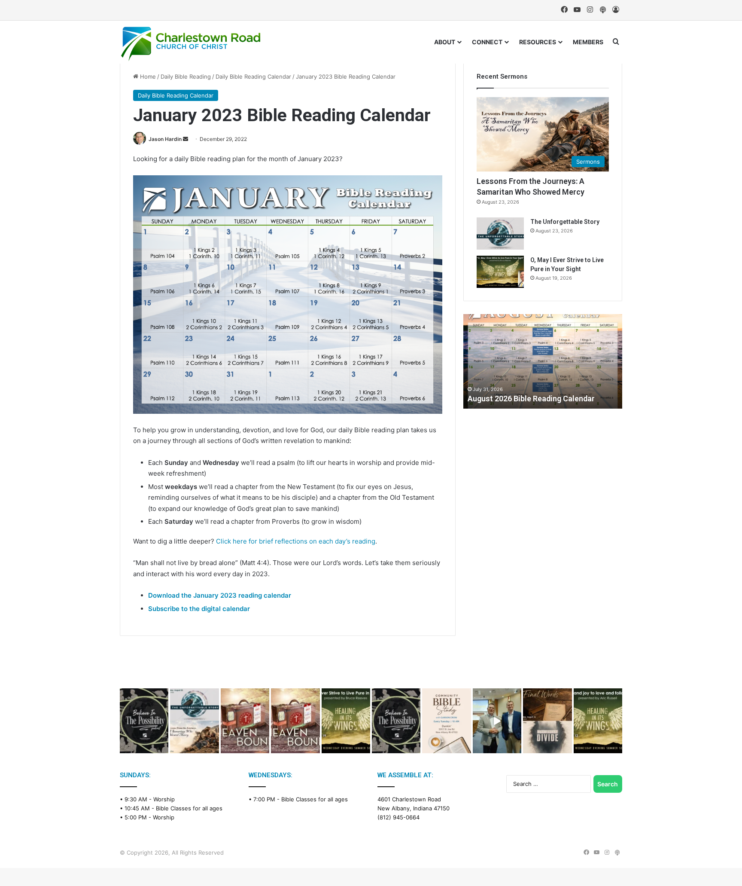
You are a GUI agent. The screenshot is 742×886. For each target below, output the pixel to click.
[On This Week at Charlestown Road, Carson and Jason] (295, 720)
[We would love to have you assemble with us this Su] (194, 720)
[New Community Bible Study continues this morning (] (446, 720)
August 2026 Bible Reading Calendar (531, 398)
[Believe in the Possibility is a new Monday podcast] (144, 720)
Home (147, 76)
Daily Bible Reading (186, 76)
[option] (542, 361)
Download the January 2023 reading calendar (219, 595)
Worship (164, 799)
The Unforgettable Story (564, 221)
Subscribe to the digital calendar (199, 609)
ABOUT (444, 42)
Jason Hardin (165, 139)
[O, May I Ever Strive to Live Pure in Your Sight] (500, 272)
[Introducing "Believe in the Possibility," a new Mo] (396, 720)
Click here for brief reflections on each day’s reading (295, 541)
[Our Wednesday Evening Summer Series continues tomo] (346, 720)
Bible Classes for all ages (189, 808)
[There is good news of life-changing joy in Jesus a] (497, 720)
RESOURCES (537, 42)
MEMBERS (588, 42)
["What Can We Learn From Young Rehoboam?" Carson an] (245, 720)
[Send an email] (185, 139)
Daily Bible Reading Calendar (253, 76)
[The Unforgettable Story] (500, 233)
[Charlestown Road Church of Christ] (191, 44)
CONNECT (487, 42)
